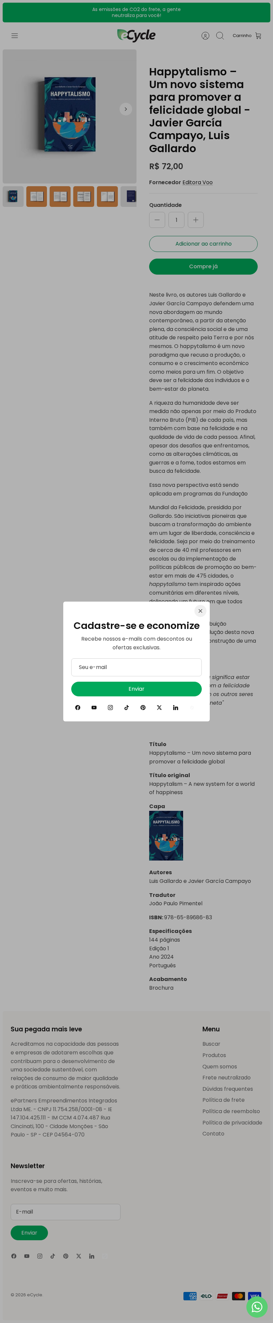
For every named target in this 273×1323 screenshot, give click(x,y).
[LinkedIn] (175, 707)
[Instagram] (110, 707)
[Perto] (200, 611)
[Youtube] (94, 707)
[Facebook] (77, 707)
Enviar (136, 689)
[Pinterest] (142, 707)
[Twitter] (159, 707)
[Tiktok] (126, 707)
